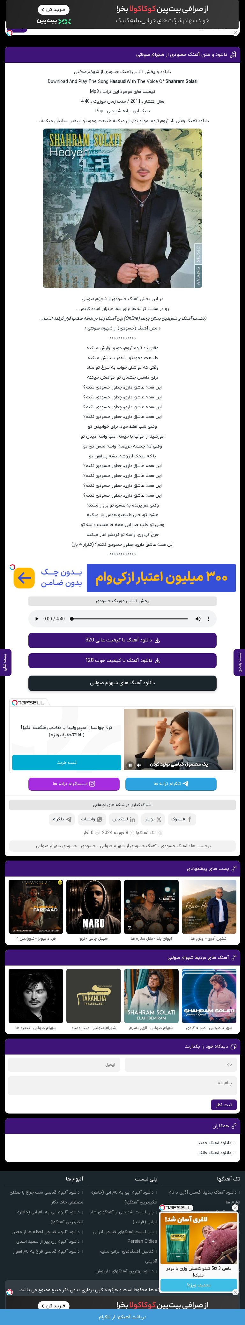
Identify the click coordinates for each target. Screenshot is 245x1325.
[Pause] (130, 765)
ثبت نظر (224, 1105)
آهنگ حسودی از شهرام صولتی (128, 846)
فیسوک (178, 819)
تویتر (150, 819)
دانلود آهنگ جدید (214, 1143)
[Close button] (235, 1207)
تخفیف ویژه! (199, 1285)
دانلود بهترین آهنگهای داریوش (124, 1271)
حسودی (88, 846)
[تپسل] (12, 567)
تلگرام (58, 819)
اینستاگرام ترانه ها (70, 784)
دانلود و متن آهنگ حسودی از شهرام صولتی (181, 54)
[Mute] (139, 765)
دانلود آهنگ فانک (214, 1153)
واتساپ (88, 819)
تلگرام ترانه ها (167, 784)
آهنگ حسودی (174, 846)
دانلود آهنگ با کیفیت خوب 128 (118, 660)
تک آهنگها (146, 833)
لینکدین (120, 819)
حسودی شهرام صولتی (56, 846)
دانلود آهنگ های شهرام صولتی (122, 683)
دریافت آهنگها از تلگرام (122, 1317)
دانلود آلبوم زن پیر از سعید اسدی (48, 1242)
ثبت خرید (67, 762)
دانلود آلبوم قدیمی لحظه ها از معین (45, 1232)
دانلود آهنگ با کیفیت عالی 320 (118, 640)
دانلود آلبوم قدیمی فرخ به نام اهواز (46, 1251)
